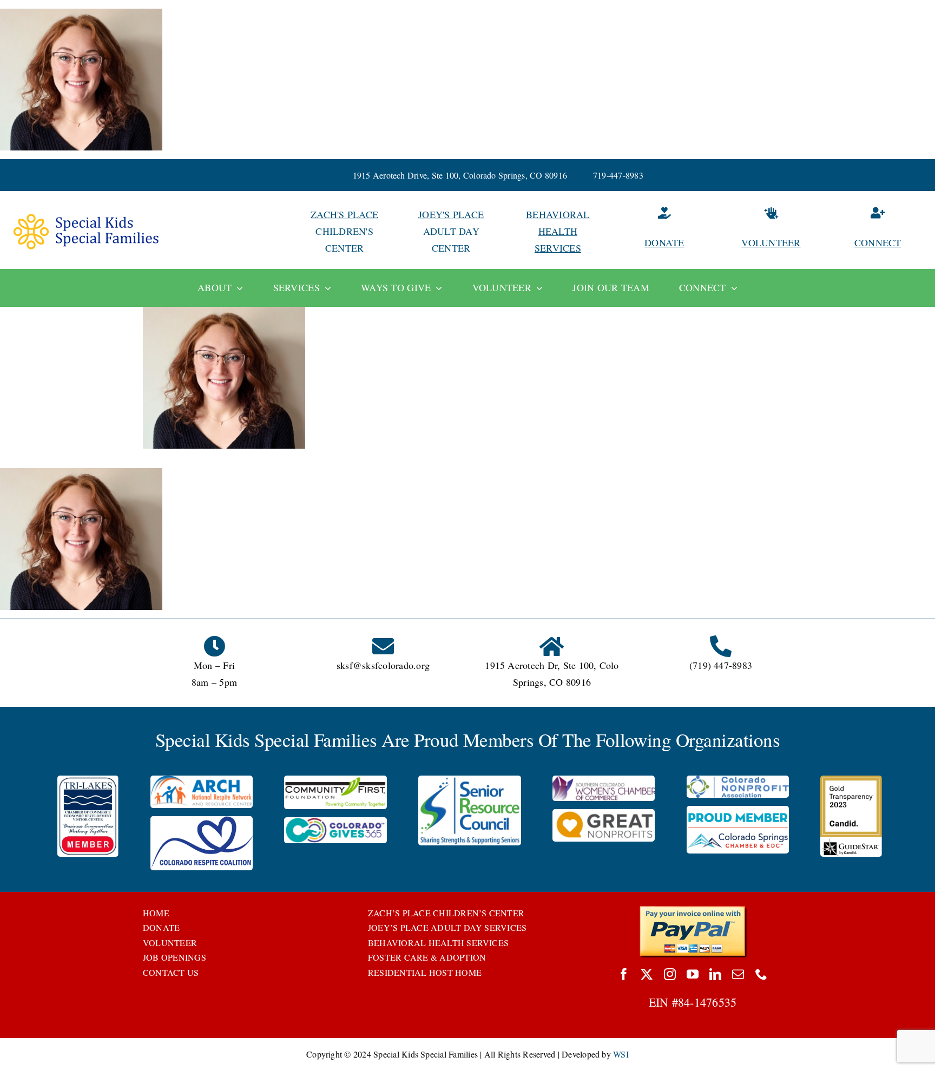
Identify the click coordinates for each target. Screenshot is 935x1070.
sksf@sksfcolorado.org (383, 665)
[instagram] (670, 974)
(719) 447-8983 (720, 665)
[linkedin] (715, 974)
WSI (621, 1054)
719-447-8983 (618, 175)
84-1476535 (707, 1002)
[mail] (738, 974)
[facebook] (624, 974)
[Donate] (664, 231)
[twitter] (647, 974)
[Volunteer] (771, 231)
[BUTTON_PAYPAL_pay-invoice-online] (692, 909)
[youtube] (693, 974)
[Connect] (878, 231)
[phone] (761, 974)
